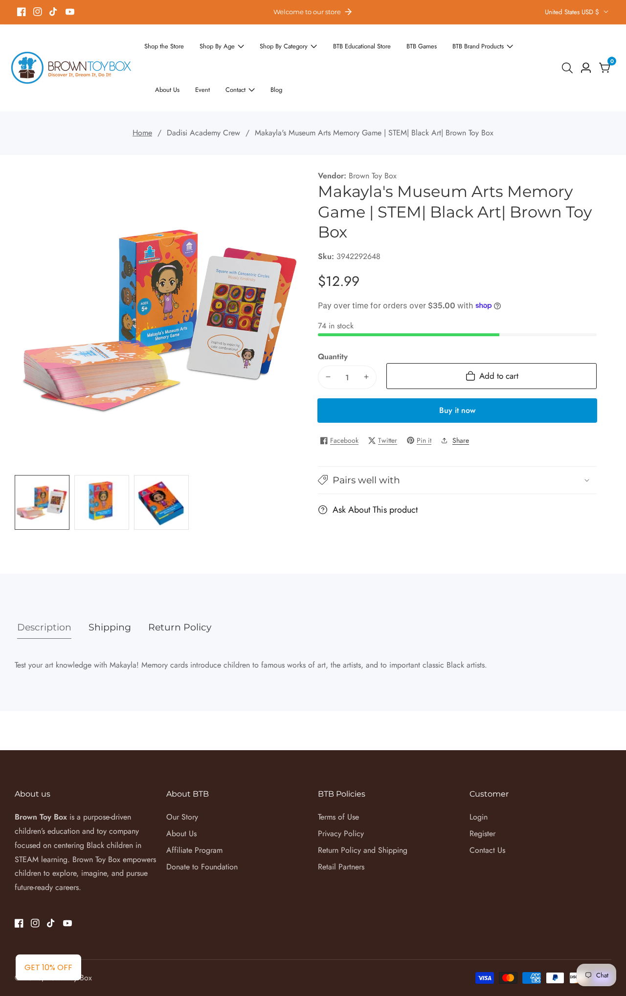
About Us (500, 43)
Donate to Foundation (202, 831)
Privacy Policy (341, 798)
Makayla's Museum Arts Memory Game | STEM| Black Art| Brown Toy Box (374, 97)
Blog (202, 57)
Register (482, 798)
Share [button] (460, 405)
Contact (164, 57)
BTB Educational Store (339, 43)
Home (142, 97)
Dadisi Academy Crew (203, 97)
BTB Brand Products (443, 43)
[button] (457, 445)
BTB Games (392, 43)
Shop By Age (209, 43)
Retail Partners (341, 831)
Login (479, 781)
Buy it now (457, 374)
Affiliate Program (194, 815)
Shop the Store (161, 43)
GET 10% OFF (48, 967)
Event (532, 43)
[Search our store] (569, 50)
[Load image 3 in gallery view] (161, 467)
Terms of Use (338, 781)
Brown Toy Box (373, 141)
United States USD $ (573, 12)
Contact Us (487, 815)
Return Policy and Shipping (362, 815)
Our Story (182, 781)
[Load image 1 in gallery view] (42, 467)
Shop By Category (268, 43)
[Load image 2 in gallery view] (101, 467)
